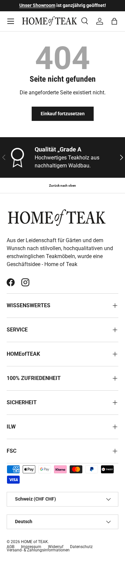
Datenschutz (81, 546)
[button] (114, 21)
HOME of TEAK (34, 541)
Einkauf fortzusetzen (63, 113)
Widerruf (55, 546)
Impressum (31, 546)
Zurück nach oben (62, 185)
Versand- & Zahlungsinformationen (38, 550)
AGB (10, 546)
